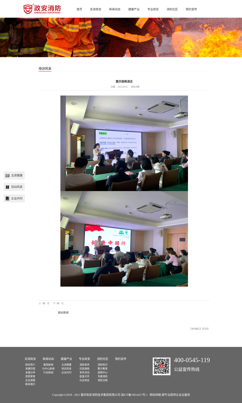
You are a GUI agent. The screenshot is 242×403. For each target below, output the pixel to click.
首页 (79, 9)
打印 (205, 329)
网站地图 (154, 394)
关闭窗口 (196, 329)
